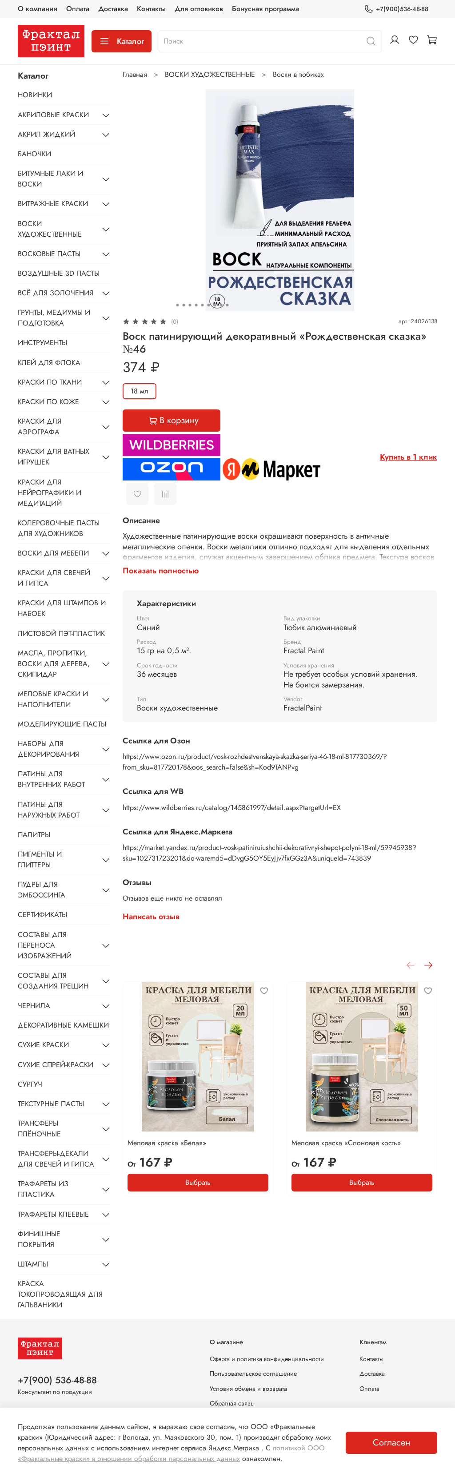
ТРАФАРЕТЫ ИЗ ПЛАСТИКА (43, 1189)
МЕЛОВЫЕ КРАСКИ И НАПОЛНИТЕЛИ (53, 699)
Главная (135, 74)
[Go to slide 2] (183, 305)
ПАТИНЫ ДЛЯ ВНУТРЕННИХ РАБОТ (51, 779)
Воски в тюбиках (298, 74)
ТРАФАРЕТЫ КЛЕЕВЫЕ (53, 1214)
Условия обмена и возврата (248, 1388)
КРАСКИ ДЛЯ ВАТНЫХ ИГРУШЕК (53, 456)
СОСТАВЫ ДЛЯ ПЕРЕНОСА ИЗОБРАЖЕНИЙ (45, 945)
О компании (37, 9)
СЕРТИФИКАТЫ (42, 914)
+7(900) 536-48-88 (57, 1380)
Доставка (113, 9)
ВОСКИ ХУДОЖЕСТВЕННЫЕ (210, 74)
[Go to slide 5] (202, 305)
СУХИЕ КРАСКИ (43, 1045)
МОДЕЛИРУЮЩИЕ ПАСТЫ (62, 724)
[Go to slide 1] (177, 305)
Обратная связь (232, 1403)
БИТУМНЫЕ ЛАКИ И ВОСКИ (50, 178)
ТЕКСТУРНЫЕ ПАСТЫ (51, 1104)
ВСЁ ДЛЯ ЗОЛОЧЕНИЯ (55, 293)
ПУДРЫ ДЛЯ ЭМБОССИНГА (41, 889)
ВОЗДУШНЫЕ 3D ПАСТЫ (59, 273)
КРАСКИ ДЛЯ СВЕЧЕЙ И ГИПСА (54, 578)
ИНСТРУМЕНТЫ (42, 342)
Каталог (130, 41)
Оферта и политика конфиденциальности (267, 1358)
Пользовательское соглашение (253, 1373)
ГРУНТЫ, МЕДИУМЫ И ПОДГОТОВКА (54, 317)
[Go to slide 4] (196, 305)
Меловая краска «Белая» (167, 1143)
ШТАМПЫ (33, 1264)
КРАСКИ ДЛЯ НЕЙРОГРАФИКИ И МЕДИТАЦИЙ (49, 492)
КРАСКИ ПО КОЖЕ (48, 402)
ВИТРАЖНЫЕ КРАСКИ (53, 204)
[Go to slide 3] (189, 305)
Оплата (77, 9)
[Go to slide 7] (214, 305)
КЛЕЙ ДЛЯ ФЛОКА (49, 362)
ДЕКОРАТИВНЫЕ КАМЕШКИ (63, 1025)
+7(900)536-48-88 (402, 8)
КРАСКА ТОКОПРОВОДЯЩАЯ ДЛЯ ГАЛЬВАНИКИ (60, 1294)
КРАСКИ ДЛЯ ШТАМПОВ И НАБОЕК (62, 608)
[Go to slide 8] (221, 305)
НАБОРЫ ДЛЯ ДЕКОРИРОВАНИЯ (48, 748)
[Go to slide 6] (208, 305)
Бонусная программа (265, 9)
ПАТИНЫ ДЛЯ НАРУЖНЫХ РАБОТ (49, 809)
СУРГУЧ (30, 1084)
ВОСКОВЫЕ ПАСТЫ (49, 254)
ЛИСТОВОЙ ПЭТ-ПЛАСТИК (61, 633)
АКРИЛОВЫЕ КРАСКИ (53, 115)
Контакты (151, 9)
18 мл (139, 391)
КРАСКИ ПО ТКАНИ (50, 382)
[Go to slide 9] (227, 305)
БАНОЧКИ (34, 154)
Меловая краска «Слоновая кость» (346, 1143)
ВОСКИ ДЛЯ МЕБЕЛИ (53, 553)
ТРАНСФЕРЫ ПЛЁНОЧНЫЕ (39, 1128)
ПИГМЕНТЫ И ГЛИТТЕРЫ (40, 859)
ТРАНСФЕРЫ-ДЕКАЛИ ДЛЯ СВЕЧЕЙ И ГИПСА (56, 1158)
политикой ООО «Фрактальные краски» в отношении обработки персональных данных (171, 1453)
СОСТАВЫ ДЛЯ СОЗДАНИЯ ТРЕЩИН (53, 980)
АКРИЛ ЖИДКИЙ (46, 134)
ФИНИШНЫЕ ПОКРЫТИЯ (39, 1239)
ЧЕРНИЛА (34, 1006)
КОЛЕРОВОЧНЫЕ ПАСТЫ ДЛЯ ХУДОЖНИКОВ (59, 528)
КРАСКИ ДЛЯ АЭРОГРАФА (39, 426)
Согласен (391, 1442)
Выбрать (198, 1182)
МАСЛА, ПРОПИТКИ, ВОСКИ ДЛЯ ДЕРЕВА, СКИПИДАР (54, 663)
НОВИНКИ (35, 95)
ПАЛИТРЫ (34, 835)
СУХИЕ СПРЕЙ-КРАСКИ (55, 1065)
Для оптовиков (199, 9)
